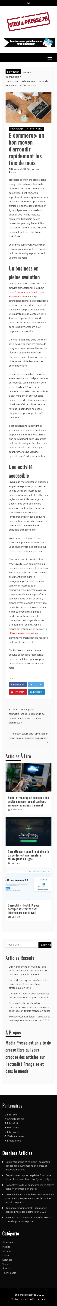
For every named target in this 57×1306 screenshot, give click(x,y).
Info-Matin (13, 1123)
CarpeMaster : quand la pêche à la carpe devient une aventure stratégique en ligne (28, 855)
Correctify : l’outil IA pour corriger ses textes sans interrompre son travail (23, 909)
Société (6, 1264)
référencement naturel (21, 633)
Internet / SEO (34, 128)
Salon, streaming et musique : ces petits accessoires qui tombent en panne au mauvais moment (28, 801)
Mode (5, 1255)
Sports (6, 1268)
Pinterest (18, 691)
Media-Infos (14, 1140)
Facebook (18, 684)
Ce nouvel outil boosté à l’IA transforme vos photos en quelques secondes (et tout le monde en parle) (29, 1006)
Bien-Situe (13, 1127)
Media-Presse (19, 1299)
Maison (6, 1251)
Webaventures (15, 1136)
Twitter (37, 684)
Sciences (7, 1259)
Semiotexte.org (15, 1118)
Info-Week (13, 1132)
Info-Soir (12, 1114)
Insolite (6, 1246)
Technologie (17, 128)
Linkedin (37, 691)
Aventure (7, 1242)
